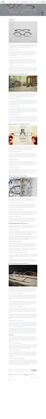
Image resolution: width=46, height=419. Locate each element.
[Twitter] (32, 377)
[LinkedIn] (34, 377)
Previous (10, 373)
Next (23, 373)
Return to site (10, 377)
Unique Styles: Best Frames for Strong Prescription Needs (28, 375)
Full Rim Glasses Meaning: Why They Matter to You (15, 375)
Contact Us (43, 1)
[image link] (3, 1)
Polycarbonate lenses (14, 244)
